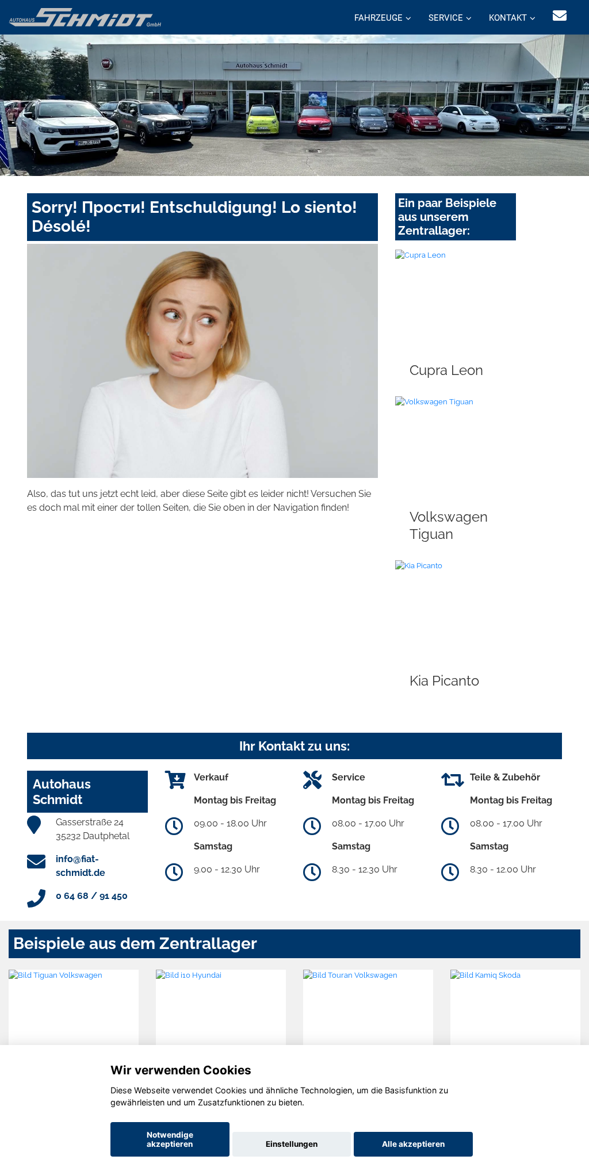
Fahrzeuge (378, 18)
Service (446, 18)
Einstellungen (292, 1144)
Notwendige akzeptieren (170, 1139)
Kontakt (508, 18)
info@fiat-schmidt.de (80, 865)
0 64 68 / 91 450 (92, 895)
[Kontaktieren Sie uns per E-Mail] (560, 15)
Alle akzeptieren (413, 1144)
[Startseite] (85, 16)
